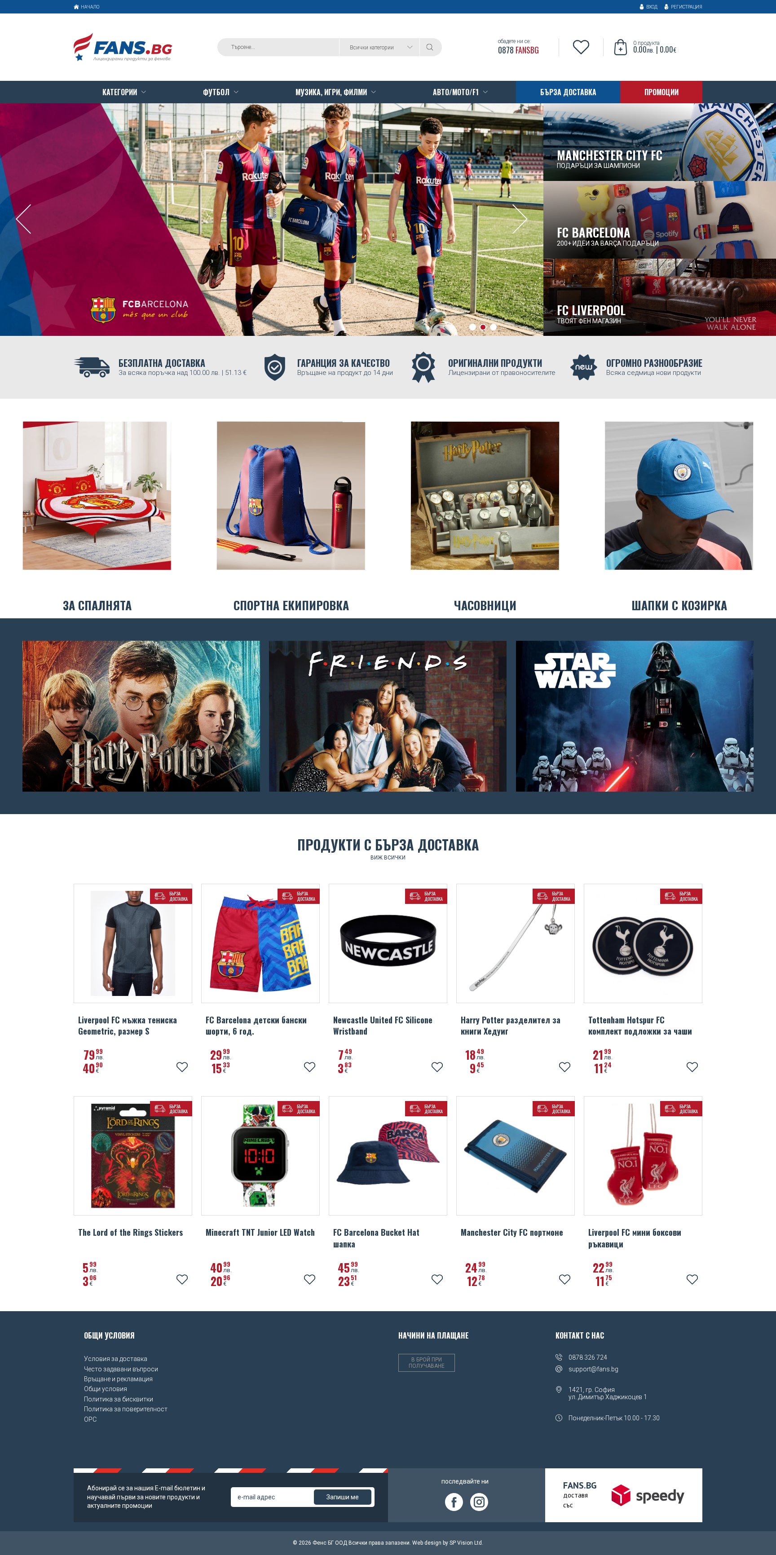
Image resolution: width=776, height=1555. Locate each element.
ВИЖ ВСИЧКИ (388, 858)
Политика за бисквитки (118, 1399)
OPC (90, 1419)
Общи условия (105, 1388)
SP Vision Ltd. (466, 1543)
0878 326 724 (588, 1357)
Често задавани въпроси (121, 1369)
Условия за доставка (115, 1358)
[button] (472, 327)
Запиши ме (342, 1497)
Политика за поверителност (126, 1409)
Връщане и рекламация (118, 1379)
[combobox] (379, 47)
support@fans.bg (593, 1369)
